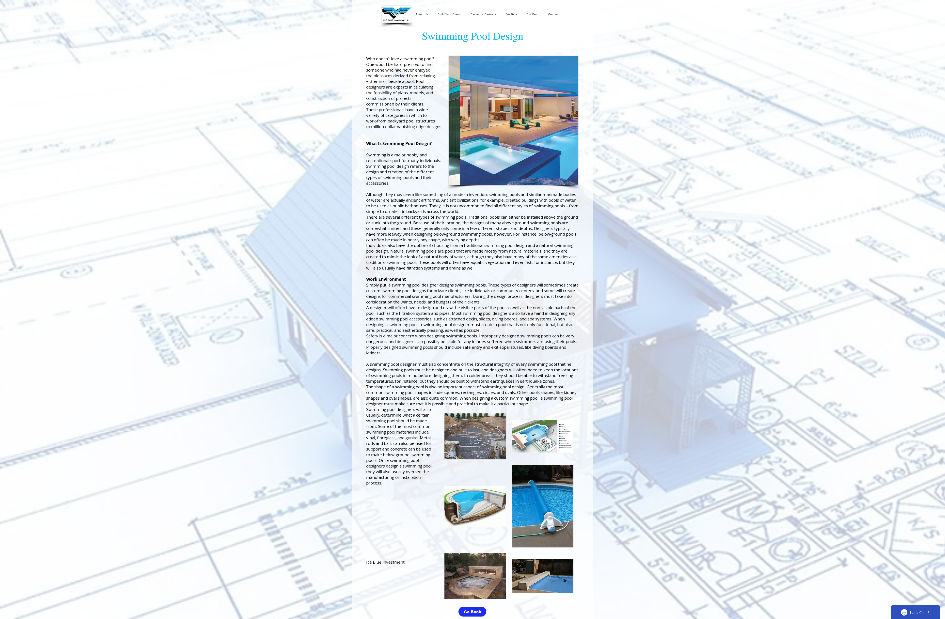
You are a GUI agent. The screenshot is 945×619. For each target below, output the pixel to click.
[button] (513, 120)
